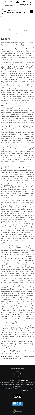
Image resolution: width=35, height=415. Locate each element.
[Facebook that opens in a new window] (16, 34)
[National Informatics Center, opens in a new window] (18, 403)
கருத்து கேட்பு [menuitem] (17, 377)
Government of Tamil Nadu (25, 5)
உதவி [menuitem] (17, 371)
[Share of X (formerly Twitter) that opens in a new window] (18, 34)
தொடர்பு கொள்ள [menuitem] (17, 374)
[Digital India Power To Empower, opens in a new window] (17, 411)
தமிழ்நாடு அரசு (9, 5)
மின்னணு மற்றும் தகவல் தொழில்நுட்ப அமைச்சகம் (14, 388)
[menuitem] (4, 1)
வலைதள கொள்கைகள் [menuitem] (17, 369)
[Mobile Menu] (31, 11)
